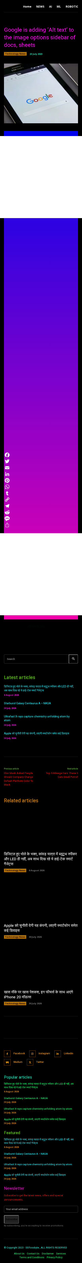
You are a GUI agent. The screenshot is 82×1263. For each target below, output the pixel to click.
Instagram (44, 1053)
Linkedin (68, 1053)
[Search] (73, 659)
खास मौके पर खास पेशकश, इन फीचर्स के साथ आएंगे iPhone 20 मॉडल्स (38, 994)
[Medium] (7, 1062)
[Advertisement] (41, 177)
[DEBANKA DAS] (13, 634)
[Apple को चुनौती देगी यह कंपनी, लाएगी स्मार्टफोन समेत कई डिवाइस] (41, 899)
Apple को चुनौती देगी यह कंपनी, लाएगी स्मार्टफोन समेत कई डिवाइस (36, 733)
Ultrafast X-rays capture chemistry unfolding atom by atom (37, 718)
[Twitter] (30, 1062)
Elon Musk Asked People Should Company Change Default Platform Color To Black (18, 779)
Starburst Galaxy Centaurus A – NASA (27, 703)
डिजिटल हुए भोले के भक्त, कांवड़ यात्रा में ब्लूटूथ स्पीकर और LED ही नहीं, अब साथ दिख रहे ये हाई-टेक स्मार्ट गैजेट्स (39, 688)
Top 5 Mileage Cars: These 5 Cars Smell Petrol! (62, 775)
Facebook (19, 1053)
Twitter (40, 1062)
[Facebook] (7, 1053)
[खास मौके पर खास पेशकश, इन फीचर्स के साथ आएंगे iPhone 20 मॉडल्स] (41, 966)
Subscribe (11, 1219)
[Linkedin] (57, 1053)
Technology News (15, 53)
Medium (18, 1062)
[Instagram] (32, 1053)
